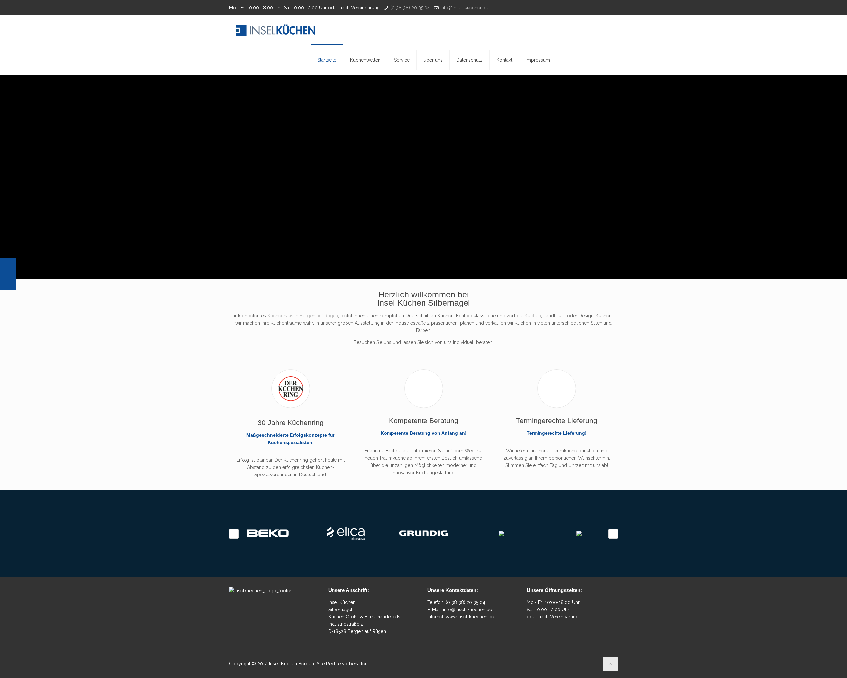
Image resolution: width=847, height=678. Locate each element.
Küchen (533, 315)
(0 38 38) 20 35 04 (410, 7)
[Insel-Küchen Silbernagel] (275, 30)
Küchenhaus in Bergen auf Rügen (302, 315)
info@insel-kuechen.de (464, 7)
